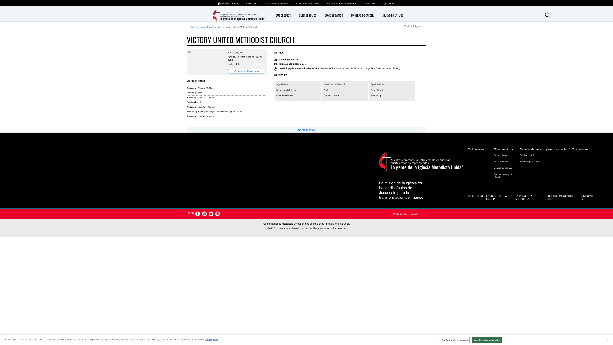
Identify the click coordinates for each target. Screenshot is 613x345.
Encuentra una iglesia (210, 26)
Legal (414, 213)
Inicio (192, 26)
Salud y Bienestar (502, 161)
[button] (548, 16)
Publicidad (400, 213)
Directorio (251, 3)
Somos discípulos (502, 155)
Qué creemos (283, 15)
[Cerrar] (607, 339)
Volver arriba (308, 129)
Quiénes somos (307, 15)
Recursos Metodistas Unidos (341, 3)
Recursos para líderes (530, 161)
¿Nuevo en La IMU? (392, 15)
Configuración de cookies (455, 339)
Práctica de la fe (527, 155)
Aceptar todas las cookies (487, 339)
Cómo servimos (334, 15)
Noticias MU (370, 3)
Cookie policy (212, 339)
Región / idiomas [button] (230, 3)
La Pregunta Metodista (307, 3)
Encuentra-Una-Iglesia (276, 3)
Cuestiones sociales (503, 167)
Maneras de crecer (362, 15)
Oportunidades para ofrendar (503, 175)
